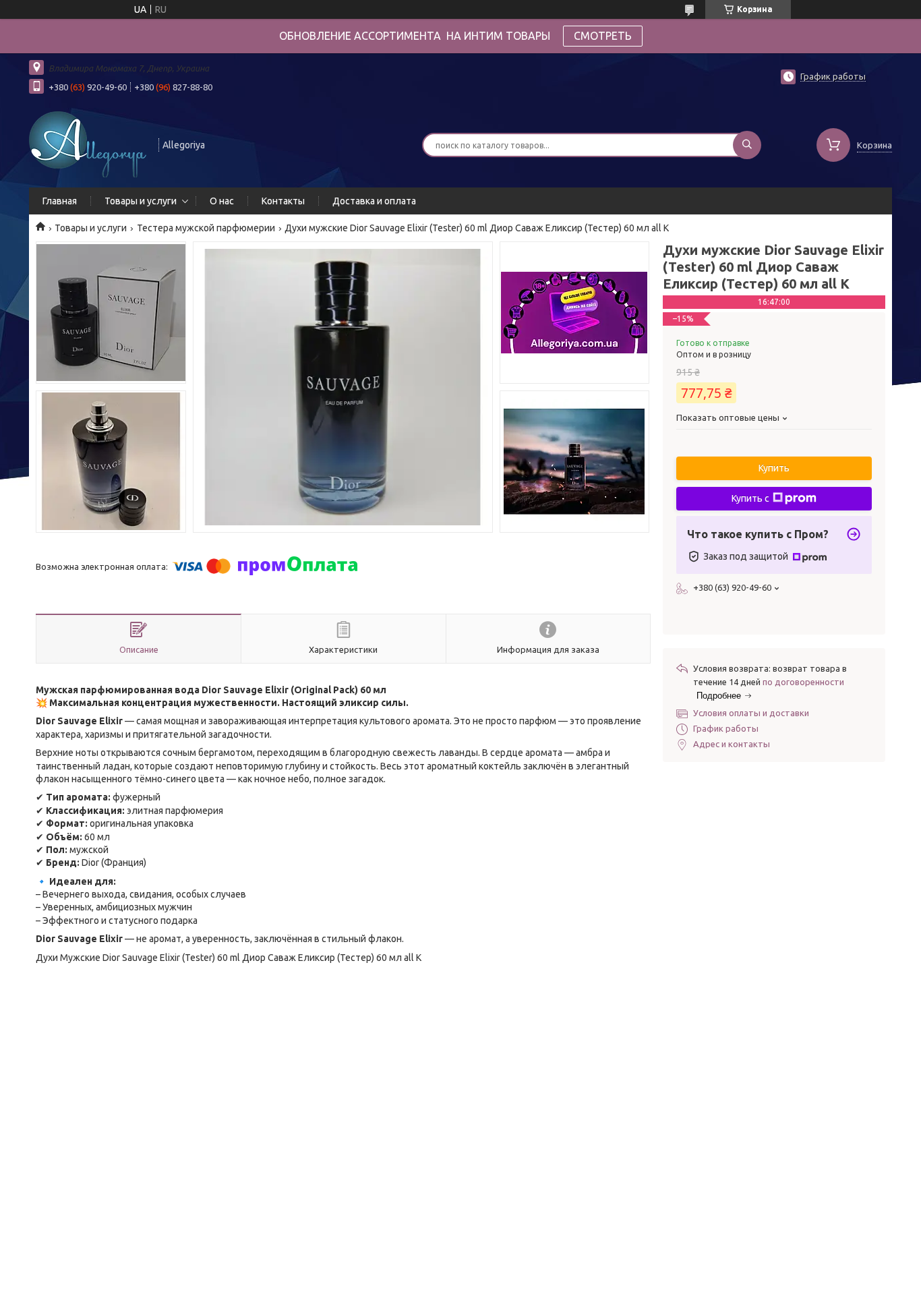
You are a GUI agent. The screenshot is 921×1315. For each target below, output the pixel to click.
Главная (59, 201)
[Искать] (747, 145)
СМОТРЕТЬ (603, 36)
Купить (774, 468)
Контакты (283, 201)
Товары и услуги (141, 201)
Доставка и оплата (374, 201)
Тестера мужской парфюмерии (206, 228)
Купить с (750, 498)
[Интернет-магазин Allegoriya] (87, 143)
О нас (222, 201)
